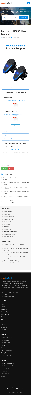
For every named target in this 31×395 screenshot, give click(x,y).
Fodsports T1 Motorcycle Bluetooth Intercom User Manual (16, 192)
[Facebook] (12, 388)
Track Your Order (5, 345)
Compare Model (5, 368)
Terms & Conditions (6, 355)
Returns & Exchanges (9, 234)
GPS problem (7, 221)
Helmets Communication (7, 363)
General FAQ (4, 327)
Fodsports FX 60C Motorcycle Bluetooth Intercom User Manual (16, 197)
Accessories (4, 371)
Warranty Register (5, 312)
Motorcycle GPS (5, 373)
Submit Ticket (5, 314)
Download (16, 125)
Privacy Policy (4, 353)
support (8, 11)
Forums (3, 317)
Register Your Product (6, 337)
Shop (2, 304)
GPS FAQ (3, 324)
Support (3, 306)
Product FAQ (7, 229)
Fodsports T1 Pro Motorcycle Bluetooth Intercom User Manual (15, 187)
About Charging (8, 211)
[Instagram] (22, 388)
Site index (3, 329)
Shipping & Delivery (9, 236)
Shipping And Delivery (6, 350)
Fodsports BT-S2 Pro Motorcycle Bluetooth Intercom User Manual (14, 201)
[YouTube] (17, 388)
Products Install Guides (16, 11)
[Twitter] (7, 388)
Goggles (3, 376)
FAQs (2, 319)
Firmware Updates (9, 216)
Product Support (5, 340)
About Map (7, 214)
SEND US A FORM (15, 150)
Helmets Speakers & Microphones (9, 366)
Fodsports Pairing (8, 219)
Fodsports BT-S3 (15, 45)
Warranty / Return (5, 348)
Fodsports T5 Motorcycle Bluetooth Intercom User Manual (16, 183)
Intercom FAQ (7, 226)
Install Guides (4, 309)
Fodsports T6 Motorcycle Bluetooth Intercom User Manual (16, 178)
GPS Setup (7, 224)
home (2, 11)
